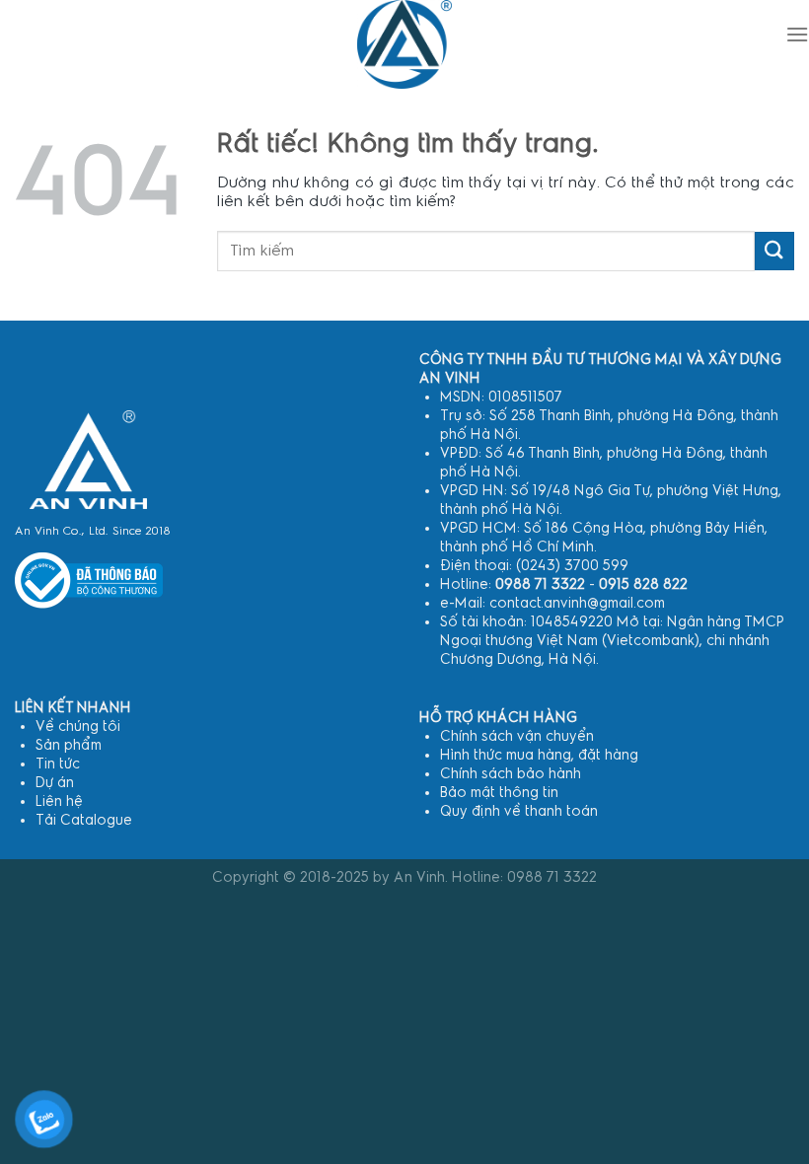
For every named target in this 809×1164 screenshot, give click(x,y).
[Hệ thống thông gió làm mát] (88, 460)
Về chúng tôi (78, 726)
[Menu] (797, 34)
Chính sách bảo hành (510, 773)
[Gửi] (774, 251)
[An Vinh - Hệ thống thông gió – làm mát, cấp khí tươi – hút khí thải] (404, 44)
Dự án (55, 782)
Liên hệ (59, 801)
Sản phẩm (69, 745)
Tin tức (58, 764)
